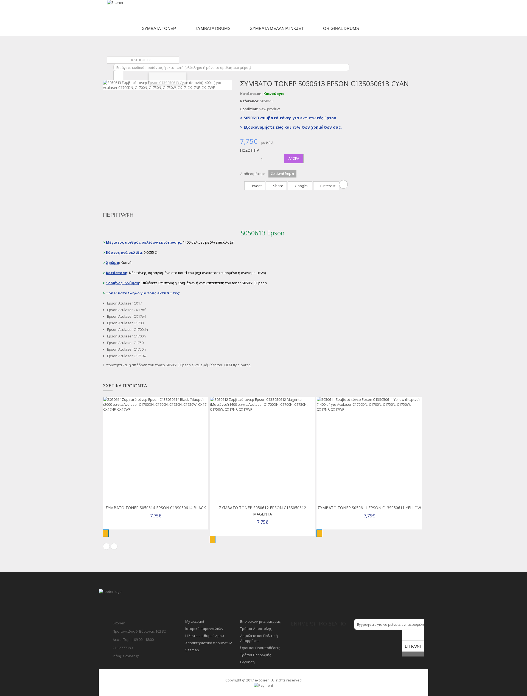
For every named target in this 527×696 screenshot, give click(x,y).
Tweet (256, 185)
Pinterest (327, 185)
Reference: (249, 100)
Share (277, 185)
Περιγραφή (118, 215)
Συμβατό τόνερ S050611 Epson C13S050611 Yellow (369, 507)
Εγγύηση (247, 662)
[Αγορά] (106, 533)
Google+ (301, 185)
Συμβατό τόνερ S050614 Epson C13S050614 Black (155, 507)
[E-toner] (129, 10)
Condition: (249, 108)
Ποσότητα (249, 150)
